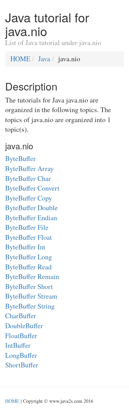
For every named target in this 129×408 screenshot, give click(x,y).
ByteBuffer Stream (31, 296)
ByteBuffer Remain (32, 276)
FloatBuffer (21, 335)
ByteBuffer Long (28, 256)
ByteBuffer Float (28, 237)
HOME (20, 58)
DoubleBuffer (24, 325)
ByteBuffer (20, 158)
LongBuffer (21, 355)
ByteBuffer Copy (28, 198)
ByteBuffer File (27, 227)
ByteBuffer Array (29, 168)
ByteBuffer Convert (32, 188)
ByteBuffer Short (29, 286)
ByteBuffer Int (25, 246)
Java (44, 58)
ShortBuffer (21, 364)
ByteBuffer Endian (31, 217)
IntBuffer (18, 345)
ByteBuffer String (30, 306)
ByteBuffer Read (28, 266)
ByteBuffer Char (28, 178)
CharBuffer (20, 315)
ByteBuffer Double (31, 207)
